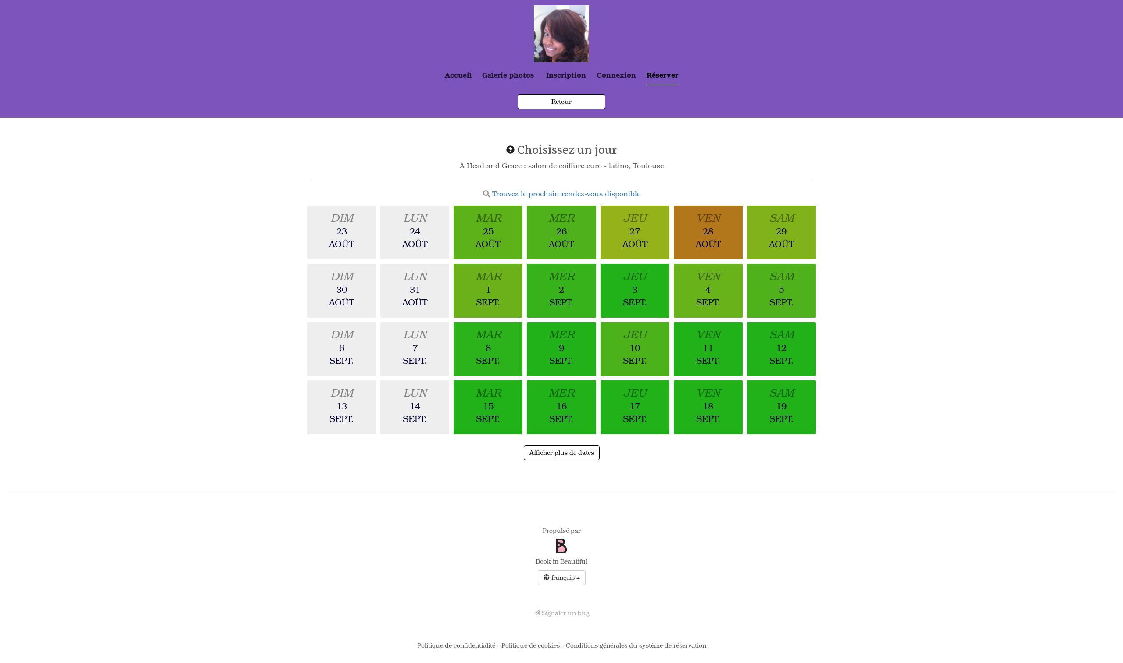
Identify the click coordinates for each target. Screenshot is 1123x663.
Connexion (616, 75)
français (563, 577)
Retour (561, 101)
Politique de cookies (531, 645)
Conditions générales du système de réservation (636, 645)
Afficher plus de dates (561, 452)
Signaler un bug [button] (565, 613)
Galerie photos (508, 75)
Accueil (458, 75)
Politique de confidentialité (457, 645)
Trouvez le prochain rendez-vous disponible (566, 194)
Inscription (566, 75)
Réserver (662, 75)
